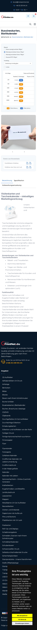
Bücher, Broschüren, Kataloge (13, 409)
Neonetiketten (8, 506)
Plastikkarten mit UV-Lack (12, 520)
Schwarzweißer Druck (10, 549)
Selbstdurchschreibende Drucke (14, 552)
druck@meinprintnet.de (21, 2)
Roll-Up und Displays (10, 529)
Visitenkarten (7, 584)
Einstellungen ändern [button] (22, 623)
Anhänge (5, 384)
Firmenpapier (7, 440)
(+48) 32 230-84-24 (14, 363)
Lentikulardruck (8, 492)
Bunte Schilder (8, 402)
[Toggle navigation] (35, 24)
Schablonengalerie (9, 532)
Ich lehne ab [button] (22, 619)
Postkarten (6, 525)
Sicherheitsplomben (10, 556)
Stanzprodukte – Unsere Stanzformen (16, 559)
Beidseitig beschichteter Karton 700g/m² (15, 54)
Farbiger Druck (8, 433)
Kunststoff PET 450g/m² (11, 57)
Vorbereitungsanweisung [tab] (11, 185)
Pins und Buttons (9, 517)
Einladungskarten (9, 426)
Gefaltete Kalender (9, 455)
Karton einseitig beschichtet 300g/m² (14, 49)
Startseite (6, 37)
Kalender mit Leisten (10, 476)
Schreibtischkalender (10, 542)
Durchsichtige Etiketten (11, 423)
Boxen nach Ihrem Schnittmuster (15, 398)
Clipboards (6, 416)
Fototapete (6, 452)
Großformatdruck (9, 465)
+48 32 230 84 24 (21, 5)
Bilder (4, 391)
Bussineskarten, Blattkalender (13, 405)
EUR (17, 10)
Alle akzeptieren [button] (22, 615)
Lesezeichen (7, 496)
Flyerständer (7, 448)
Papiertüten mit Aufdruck (12, 513)
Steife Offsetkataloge (10, 563)
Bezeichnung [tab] (7, 180)
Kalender (5, 472)
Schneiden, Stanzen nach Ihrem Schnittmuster (14, 537)
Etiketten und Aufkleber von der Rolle (17, 429)
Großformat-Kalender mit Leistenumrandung (12, 460)
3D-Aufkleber (7, 377)
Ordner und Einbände (10, 510)
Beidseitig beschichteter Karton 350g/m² (15, 52)
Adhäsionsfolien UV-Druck (12, 381)
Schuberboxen (8, 545)
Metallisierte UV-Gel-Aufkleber (14, 503)
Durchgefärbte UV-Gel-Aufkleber (15, 419)
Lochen (7, 67)
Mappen (5, 499)
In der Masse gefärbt (10, 469)
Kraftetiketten (7, 485)
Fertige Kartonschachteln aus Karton (16, 436)
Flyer (4, 444)
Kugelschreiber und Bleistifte (13, 489)
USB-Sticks (6, 577)
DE (24, 10)
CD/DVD (5, 412)
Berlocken (6, 388)
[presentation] (12, 152)
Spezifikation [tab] (19, 180)
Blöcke (5, 395)
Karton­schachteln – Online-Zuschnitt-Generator (16, 480)
